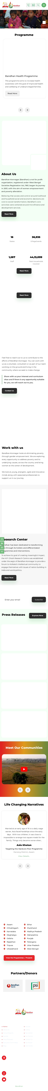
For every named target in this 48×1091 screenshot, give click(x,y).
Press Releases (8, 1039)
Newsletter (29, 1033)
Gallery (27, 1030)
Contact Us (9, 391)
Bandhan (19, 1086)
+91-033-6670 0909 (14, 1073)
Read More (12, 93)
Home (5, 1026)
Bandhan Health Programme (21, 76)
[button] (8, 25)
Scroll (44, 25)
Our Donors (29, 1036)
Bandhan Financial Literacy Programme (24, 849)
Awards (5, 1036)
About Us (6, 1030)
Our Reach (28, 1042)
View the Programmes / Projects (19, 958)
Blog (4, 1046)
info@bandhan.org (14, 1079)
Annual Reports (8, 1033)
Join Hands (29, 1046)
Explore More (37, 615)
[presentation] (20, 110)
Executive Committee (10, 1042)
